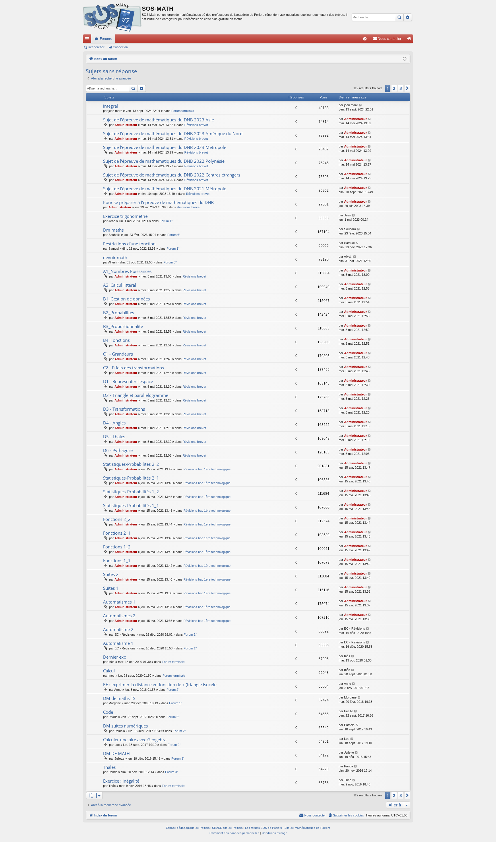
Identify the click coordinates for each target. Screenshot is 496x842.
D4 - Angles (114, 423)
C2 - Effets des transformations (133, 367)
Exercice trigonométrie (125, 216)
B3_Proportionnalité (123, 326)
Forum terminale (182, 110)
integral (110, 106)
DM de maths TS (119, 698)
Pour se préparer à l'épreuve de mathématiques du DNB (158, 202)
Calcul (109, 671)
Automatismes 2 (119, 615)
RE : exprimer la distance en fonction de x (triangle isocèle (159, 684)
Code (108, 712)
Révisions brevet (196, 125)
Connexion (120, 47)
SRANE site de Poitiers (227, 827)
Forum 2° (172, 689)
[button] (407, 88)
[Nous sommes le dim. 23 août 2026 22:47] (404, 59)
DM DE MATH (116, 753)
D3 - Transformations (124, 409)
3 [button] (401, 88)
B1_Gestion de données (126, 299)
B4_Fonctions (116, 340)
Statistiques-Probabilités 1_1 (131, 505)
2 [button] (394, 88)
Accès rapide (88, 40)
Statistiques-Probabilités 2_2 (131, 464)
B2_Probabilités (118, 312)
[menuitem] (365, 38)
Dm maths (113, 230)
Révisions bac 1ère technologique (206, 469)
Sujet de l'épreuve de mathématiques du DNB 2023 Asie (158, 120)
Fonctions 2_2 (117, 519)
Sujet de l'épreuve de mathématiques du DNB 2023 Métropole (164, 147)
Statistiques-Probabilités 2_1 (131, 478)
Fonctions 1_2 (117, 547)
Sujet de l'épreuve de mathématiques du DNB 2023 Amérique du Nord (173, 133)
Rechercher (96, 47)
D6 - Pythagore (118, 450)
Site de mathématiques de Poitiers (307, 827)
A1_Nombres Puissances (127, 271)
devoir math (115, 257)
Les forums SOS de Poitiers (263, 827)
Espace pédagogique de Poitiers (188, 827)
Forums (106, 39)
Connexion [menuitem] (410, 40)
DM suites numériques (125, 726)
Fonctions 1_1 (117, 560)
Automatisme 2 (118, 629)
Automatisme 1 (118, 643)
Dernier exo (114, 657)
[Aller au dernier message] (361, 105)
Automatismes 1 (119, 602)
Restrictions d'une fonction (129, 244)
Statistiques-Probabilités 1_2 (131, 491)
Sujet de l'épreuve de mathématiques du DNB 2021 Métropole (164, 188)
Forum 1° (166, 221)
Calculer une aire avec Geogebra (134, 739)
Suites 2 (111, 574)
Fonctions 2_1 (117, 533)
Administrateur (126, 125)
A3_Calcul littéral (119, 285)
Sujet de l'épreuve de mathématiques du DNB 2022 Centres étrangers (171, 175)
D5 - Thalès (114, 436)
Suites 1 (111, 588)
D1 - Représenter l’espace (128, 381)
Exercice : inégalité (121, 781)
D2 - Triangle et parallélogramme (135, 395)
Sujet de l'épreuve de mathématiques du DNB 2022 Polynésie (163, 161)
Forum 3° (170, 262)
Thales (109, 767)
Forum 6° (173, 234)
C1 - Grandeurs (118, 354)
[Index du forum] (112, 17)
